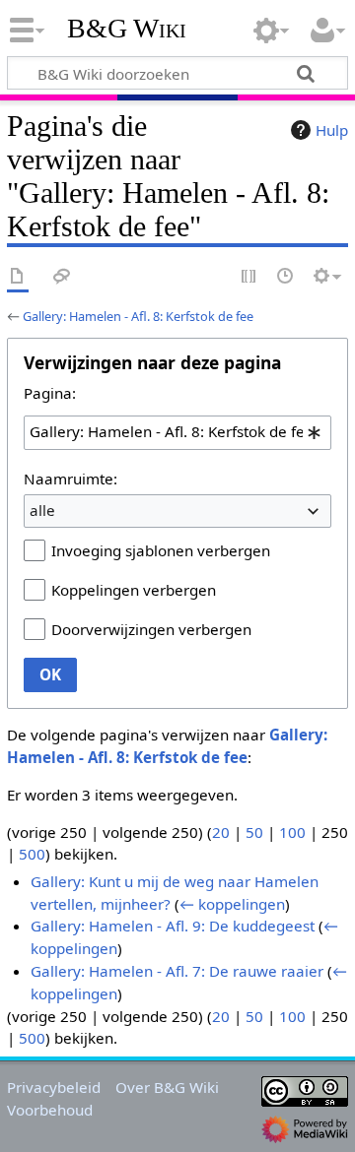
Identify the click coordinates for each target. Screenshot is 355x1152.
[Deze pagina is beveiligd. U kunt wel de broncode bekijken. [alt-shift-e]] (249, 277)
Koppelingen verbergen (133, 590)
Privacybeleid (54, 1087)
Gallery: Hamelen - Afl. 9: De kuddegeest (173, 925)
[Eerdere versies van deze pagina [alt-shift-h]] (286, 277)
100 (292, 832)
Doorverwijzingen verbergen (151, 629)
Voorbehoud (50, 1110)
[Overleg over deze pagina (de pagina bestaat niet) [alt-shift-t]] (62, 277)
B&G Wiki (126, 28)
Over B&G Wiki (167, 1087)
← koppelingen (232, 904)
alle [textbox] (42, 510)
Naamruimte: (70, 478)
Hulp (332, 130)
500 (32, 854)
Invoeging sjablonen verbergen (160, 550)
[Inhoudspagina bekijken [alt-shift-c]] (18, 277)
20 (221, 832)
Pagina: (50, 393)
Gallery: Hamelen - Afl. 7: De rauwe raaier (177, 971)
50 (254, 832)
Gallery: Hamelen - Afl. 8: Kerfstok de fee (138, 316)
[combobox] (177, 432)
